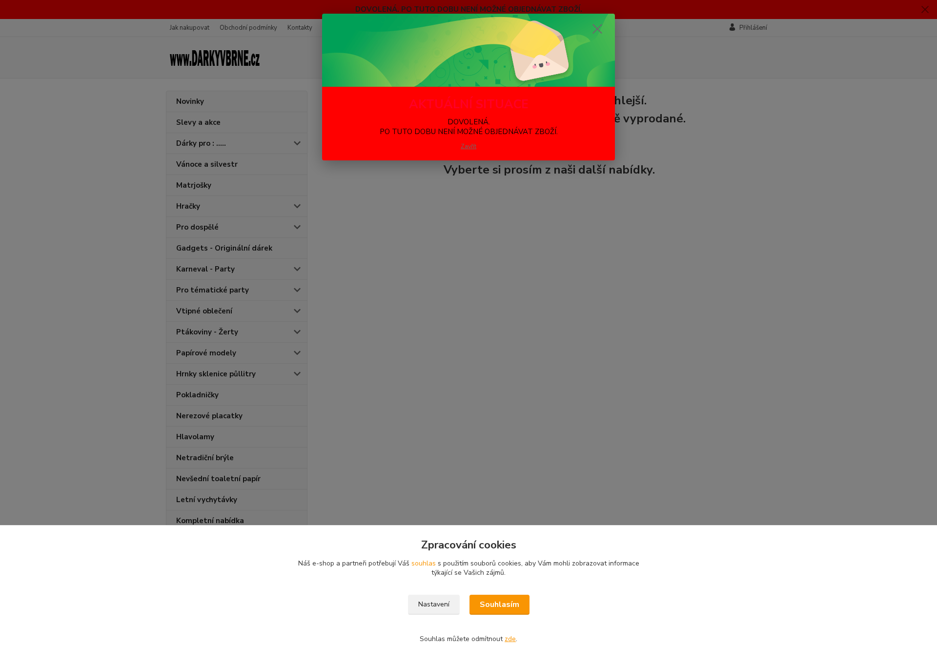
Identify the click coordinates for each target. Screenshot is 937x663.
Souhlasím (499, 604)
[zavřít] (597, 28)
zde (510, 639)
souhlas (423, 563)
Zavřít (468, 146)
